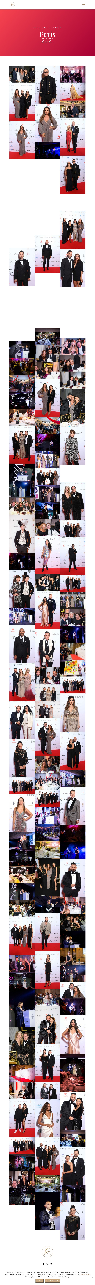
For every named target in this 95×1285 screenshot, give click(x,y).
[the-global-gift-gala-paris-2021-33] (22, 1118)
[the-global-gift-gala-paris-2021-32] (22, 1090)
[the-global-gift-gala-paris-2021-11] (47, 709)
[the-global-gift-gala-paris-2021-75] (22, 445)
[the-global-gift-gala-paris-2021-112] (22, 195)
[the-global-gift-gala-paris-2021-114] (73, 806)
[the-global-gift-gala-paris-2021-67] (22, 644)
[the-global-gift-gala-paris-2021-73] (22, 840)
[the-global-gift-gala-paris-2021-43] (73, 712)
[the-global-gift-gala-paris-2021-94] (22, 102)
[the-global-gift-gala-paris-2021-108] (47, 85)
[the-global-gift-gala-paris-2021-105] (47, 281)
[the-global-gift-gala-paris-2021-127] (73, 1193)
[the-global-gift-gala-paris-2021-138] (73, 685)
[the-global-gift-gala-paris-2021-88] (22, 222)
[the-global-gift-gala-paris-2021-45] (73, 833)
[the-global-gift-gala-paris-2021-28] (73, 137)
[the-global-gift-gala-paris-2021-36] (22, 1008)
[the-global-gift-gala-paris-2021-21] (47, 648)
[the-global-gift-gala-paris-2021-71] (73, 1138)
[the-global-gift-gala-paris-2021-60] (73, 850)
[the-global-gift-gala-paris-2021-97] (73, 230)
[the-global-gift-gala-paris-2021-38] (22, 400)
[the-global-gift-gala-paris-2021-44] (47, 442)
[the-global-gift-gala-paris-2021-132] (73, 600)
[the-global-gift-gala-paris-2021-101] (22, 936)
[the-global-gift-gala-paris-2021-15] (47, 610)
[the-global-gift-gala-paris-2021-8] (47, 692)
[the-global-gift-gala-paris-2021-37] (47, 932)
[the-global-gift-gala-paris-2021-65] (22, 140)
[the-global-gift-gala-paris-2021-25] (47, 970)
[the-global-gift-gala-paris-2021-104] (73, 446)
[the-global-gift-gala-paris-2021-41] (73, 346)
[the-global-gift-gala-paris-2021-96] (22, 1162)
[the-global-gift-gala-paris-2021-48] (73, 1006)
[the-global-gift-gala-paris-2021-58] (73, 617)
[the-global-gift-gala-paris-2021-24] (73, 295)
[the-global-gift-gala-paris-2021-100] (47, 781)
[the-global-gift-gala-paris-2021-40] (73, 878)
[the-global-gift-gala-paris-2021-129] (22, 963)
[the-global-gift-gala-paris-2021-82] (47, 904)
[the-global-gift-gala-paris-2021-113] (22, 589)
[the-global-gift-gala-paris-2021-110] (22, 267)
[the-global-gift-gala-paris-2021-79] (47, 1156)
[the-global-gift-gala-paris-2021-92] (73, 556)
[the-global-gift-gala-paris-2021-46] (22, 682)
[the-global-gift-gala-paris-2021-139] (47, 877)
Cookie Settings (52, 1281)
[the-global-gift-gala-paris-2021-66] (47, 254)
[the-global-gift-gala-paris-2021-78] (73, 528)
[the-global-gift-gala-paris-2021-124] (47, 493)
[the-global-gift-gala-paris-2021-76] (47, 476)
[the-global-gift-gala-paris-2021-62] (73, 990)
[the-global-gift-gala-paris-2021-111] (73, 905)
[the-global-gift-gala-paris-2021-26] (22, 349)
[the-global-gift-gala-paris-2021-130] (22, 366)
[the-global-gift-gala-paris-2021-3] (47, 1183)
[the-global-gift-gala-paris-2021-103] (73, 92)
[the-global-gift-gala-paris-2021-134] (73, 408)
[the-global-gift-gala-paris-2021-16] (73, 1034)
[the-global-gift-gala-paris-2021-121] (47, 336)
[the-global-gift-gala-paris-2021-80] (73, 668)
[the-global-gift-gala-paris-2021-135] (22, 74)
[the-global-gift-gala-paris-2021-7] (73, 956)
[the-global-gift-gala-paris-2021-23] (47, 1211)
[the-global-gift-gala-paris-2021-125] (22, 616)
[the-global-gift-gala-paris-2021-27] (73, 939)
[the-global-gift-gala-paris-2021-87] (22, 383)
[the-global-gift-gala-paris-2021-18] (22, 489)
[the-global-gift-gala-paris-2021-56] (47, 675)
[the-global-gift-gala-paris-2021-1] (22, 239)
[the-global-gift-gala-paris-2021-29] (47, 178)
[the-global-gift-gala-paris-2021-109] (22, 813)
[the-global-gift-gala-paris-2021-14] (73, 202)
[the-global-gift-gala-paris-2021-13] (73, 74)
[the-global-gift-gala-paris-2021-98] (22, 908)
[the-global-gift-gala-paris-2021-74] (47, 832)
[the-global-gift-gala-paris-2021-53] (73, 363)
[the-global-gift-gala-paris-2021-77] (47, 815)
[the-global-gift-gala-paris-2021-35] (22, 857)
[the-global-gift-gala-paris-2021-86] (47, 510)
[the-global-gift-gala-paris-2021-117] (22, 506)
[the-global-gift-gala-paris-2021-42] (73, 1073)
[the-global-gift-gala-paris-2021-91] (73, 583)
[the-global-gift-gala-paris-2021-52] (47, 370)
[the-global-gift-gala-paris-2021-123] (22, 891)
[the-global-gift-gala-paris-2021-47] (73, 634)
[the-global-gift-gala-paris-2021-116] (73, 175)
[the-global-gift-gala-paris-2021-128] (22, 294)
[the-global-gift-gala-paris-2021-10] (47, 1025)
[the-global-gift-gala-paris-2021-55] (47, 216)
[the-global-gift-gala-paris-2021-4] (22, 1073)
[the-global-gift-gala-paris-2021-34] (47, 1090)
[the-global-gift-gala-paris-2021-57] (47, 353)
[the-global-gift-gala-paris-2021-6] (22, 874)
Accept (39, 1281)
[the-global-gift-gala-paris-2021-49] (22, 720)
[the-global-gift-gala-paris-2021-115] (73, 1221)
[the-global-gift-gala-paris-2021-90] (47, 425)
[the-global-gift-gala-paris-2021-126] (47, 459)
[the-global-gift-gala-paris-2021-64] (47, 123)
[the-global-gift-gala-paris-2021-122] (73, 109)
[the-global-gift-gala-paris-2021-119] (22, 1179)
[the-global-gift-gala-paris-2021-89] (22, 1145)
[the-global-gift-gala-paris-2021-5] (22, 417)
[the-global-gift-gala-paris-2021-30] (73, 501)
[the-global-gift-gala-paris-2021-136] (47, 582)
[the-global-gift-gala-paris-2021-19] (73, 329)
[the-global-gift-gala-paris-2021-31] (22, 322)
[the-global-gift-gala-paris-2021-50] (22, 561)
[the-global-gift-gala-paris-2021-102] (22, 785)
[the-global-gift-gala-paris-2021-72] (73, 1111)
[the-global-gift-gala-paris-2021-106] (47, 1118)
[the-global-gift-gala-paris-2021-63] (47, 150)
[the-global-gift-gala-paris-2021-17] (22, 980)
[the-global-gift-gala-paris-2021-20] (22, 1196)
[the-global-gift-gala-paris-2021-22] (22, 472)
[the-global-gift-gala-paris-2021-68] (47, 1063)
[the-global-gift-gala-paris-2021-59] (22, 758)
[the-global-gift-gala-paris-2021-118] (47, 555)
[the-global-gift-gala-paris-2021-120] (47, 764)
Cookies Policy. (85, 1274)
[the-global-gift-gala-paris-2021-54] (47, 527)
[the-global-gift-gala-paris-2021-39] (22, 167)
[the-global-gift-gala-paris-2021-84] (47, 997)
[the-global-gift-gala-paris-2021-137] (73, 1166)
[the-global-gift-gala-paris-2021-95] (73, 380)
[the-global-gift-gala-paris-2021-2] (47, 849)
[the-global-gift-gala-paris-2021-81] (73, 778)
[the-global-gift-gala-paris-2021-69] (73, 973)
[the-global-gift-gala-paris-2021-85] (73, 268)
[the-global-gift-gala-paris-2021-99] (47, 309)
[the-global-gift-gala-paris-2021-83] (73, 751)
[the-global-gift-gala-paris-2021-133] (73, 922)
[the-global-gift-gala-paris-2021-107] (73, 312)
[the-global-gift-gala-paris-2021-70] (47, 398)
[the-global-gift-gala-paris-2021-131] (22, 1046)
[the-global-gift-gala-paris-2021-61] (47, 737)
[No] (92, 1277)
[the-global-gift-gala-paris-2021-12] (22, 534)
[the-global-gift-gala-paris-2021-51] (73, 473)
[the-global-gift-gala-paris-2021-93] (47, 798)
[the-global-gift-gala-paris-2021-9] (73, 651)
